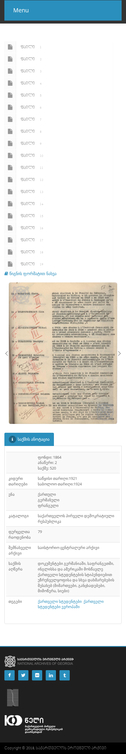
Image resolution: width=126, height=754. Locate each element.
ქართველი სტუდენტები (60, 601)
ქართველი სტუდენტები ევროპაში (71, 604)
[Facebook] (9, 675)
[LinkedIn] (51, 675)
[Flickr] (37, 675)
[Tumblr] (64, 675)
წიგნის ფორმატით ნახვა (32, 273)
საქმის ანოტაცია (34, 439)
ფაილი (31, 47)
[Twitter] (23, 675)
